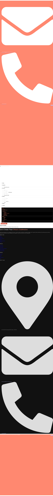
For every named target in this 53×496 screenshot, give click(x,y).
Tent (5, 200)
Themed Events (6, 195)
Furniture (5, 198)
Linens (5, 199)
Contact (3, 205)
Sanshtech (18, 434)
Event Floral (6, 191)
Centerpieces (6, 201)
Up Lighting (6, 193)
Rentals (3, 196)
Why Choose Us (6, 187)
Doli (4, 202)
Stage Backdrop (6, 194)
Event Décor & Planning (8, 192)
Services (3, 188)
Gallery (3, 203)
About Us (1, 237)
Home (3, 182)
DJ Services (6, 190)
